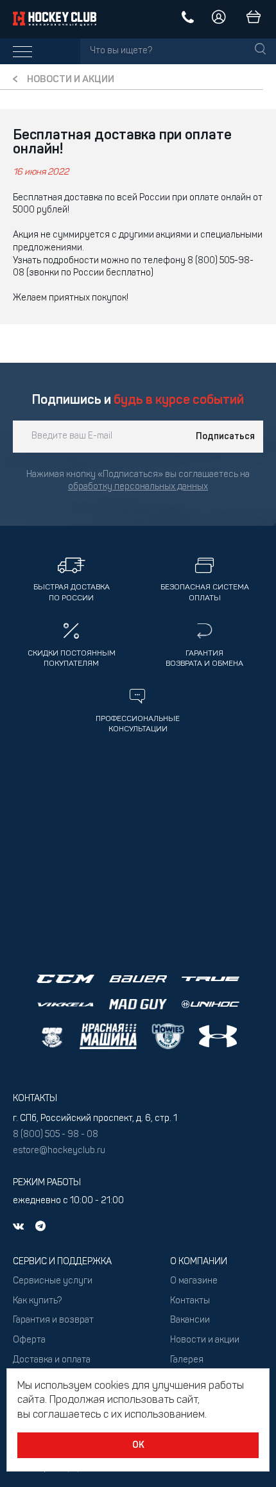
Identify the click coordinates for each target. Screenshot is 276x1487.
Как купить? (37, 1301)
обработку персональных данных (138, 487)
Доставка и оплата (52, 1360)
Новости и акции (70, 80)
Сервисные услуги (52, 1281)
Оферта (29, 1340)
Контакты (190, 1301)
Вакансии (190, 1320)
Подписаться (225, 436)
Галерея (186, 1360)
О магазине (194, 1281)
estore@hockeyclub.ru (59, 1151)
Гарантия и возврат (53, 1320)
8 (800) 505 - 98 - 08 (55, 1135)
